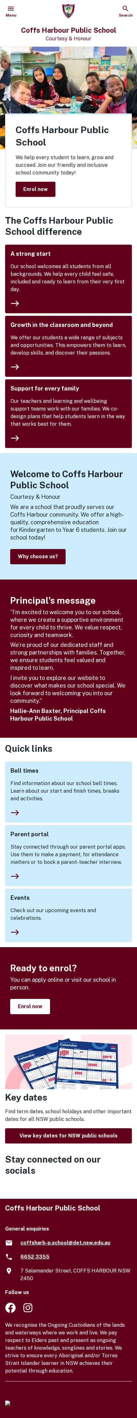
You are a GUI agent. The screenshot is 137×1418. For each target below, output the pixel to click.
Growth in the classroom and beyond (62, 325)
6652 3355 (34, 1257)
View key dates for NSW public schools (68, 1136)
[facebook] (10, 1311)
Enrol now (35, 189)
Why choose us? (38, 556)
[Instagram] (28, 1311)
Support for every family (45, 388)
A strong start (31, 253)
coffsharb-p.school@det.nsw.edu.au (65, 1243)
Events (20, 897)
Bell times (25, 770)
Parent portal (30, 834)
